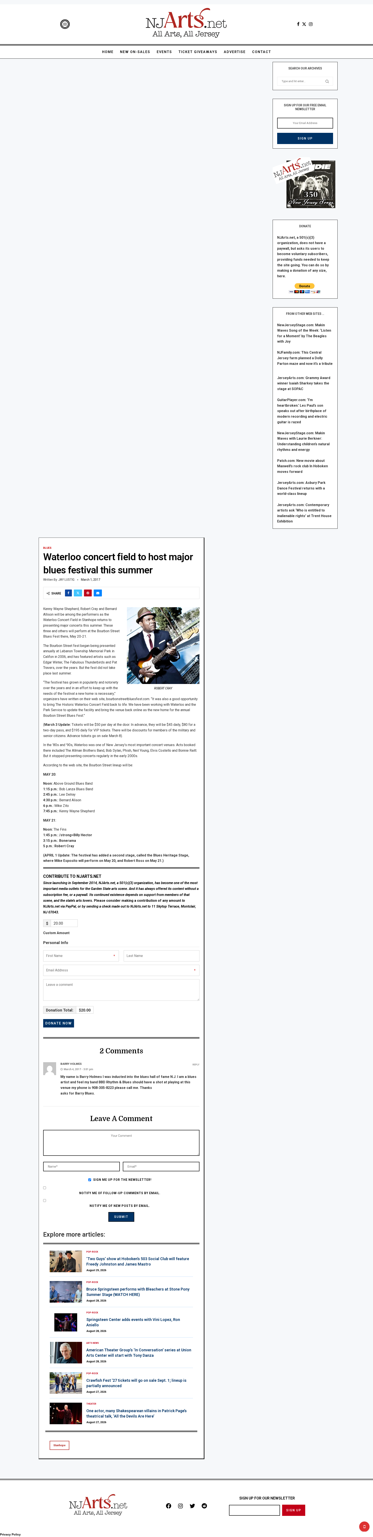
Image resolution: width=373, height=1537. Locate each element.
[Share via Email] (98, 593)
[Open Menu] (65, 24)
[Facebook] (298, 24)
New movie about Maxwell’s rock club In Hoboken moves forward (302, 466)
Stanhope (59, 1445)
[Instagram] (311, 24)
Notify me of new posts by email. (120, 1206)
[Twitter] (304, 24)
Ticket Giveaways (198, 52)
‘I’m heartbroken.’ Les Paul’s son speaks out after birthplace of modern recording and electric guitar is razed (302, 411)
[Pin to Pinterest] (88, 593)
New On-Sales (135, 52)
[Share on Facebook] (68, 593)
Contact (261, 52)
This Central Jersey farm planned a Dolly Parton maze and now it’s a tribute (305, 357)
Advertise (235, 52)
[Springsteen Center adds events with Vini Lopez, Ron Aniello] (66, 1322)
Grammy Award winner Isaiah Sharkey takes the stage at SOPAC (303, 383)
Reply (196, 1064)
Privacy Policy (10, 1534)
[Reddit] (204, 1506)
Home (108, 52)
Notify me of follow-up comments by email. (119, 1193)
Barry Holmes (71, 1063)
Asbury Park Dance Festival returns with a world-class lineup (301, 488)
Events (164, 52)
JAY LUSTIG (66, 579)
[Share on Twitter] (78, 593)
